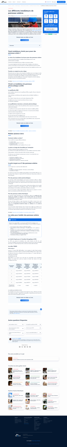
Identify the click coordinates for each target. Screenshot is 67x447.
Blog (25, 421)
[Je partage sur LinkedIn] (22, 347)
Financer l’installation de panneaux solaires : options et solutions (24, 130)
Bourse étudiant (36, 427)
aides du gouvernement (36, 30)
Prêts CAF (35, 419)
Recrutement (26, 422)
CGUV (45, 419)
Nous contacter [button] (26, 423)
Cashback (16, 422)
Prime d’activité (36, 421)
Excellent (46, 34)
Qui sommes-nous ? (27, 418)
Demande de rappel (18, 420)
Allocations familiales (37, 423)
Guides (13, 5)
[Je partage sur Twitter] (27, 347)
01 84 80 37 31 (25, 437)
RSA (35, 420)
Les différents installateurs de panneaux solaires (48, 5)
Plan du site (45, 422)
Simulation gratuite (24, 40)
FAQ (25, 419)
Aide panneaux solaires (25, 5)
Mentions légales (46, 418)
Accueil (9, 5)
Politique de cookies (47, 421)
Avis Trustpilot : (33, 440)
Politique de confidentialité (48, 420)
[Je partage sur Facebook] (19, 347)
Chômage (35, 422)
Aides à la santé (36, 425)
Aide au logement (37, 424)
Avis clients (26, 420)
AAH (35, 426)
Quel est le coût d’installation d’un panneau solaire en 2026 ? (24, 81)
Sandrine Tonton (18, 15)
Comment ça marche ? (18, 421)
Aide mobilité (36, 428)
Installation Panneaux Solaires (34, 5)
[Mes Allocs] (3, 2)
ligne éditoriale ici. (17, 313)
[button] (16, 324)
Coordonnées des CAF (37, 418)
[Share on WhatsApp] (30, 347)
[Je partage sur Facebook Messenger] (25, 347)
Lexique (35, 429)
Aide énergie (17, 5)
